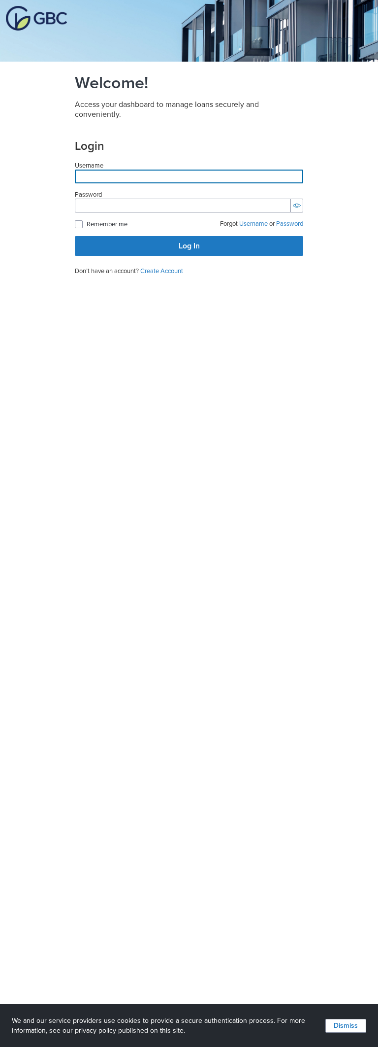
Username (89, 166)
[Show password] (296, 205)
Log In (189, 246)
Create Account (161, 271)
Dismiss (346, 1025)
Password (88, 195)
